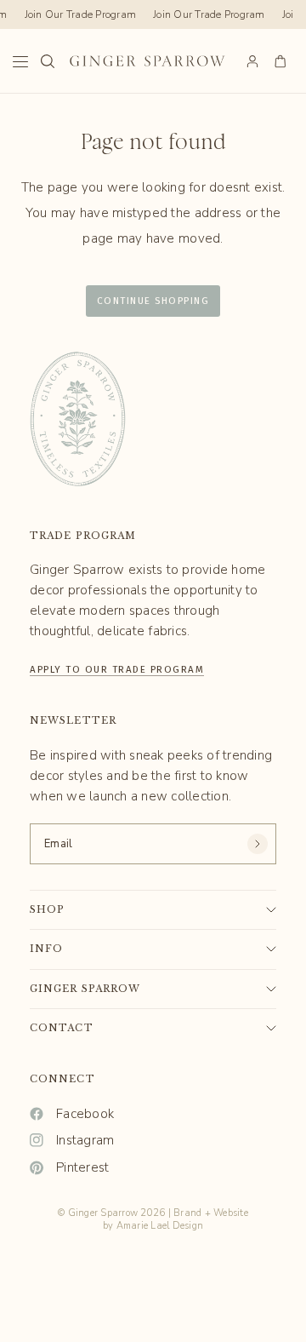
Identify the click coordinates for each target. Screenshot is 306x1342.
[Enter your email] (257, 844)
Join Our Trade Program (79, 14)
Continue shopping (153, 301)
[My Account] (252, 61)
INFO (46, 949)
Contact (62, 1028)
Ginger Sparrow (85, 989)
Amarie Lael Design (160, 1225)
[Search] (47, 61)
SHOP (47, 909)
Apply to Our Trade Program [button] (117, 667)
